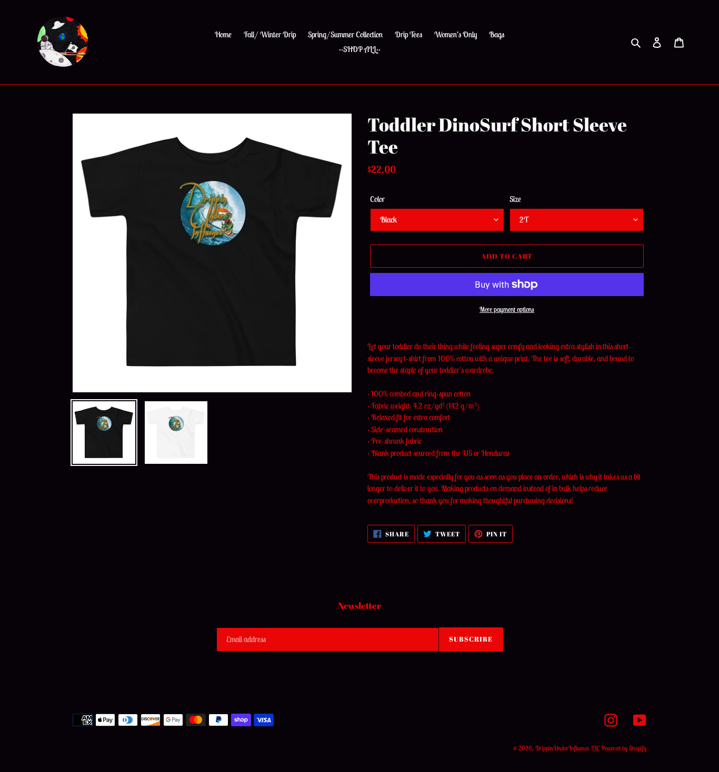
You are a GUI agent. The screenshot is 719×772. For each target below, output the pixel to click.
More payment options (507, 309)
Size (515, 199)
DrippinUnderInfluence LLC (567, 748)
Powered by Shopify (623, 748)
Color (377, 199)
